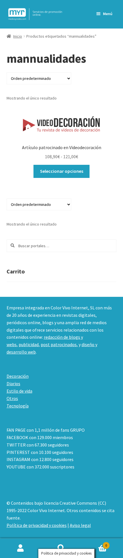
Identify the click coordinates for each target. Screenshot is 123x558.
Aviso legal (80, 525)
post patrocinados (59, 344)
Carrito (94, 543)
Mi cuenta (20, 548)
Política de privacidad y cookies (37, 525)
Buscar (61, 548)
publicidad (29, 344)
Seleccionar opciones (61, 171)
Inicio (17, 36)
